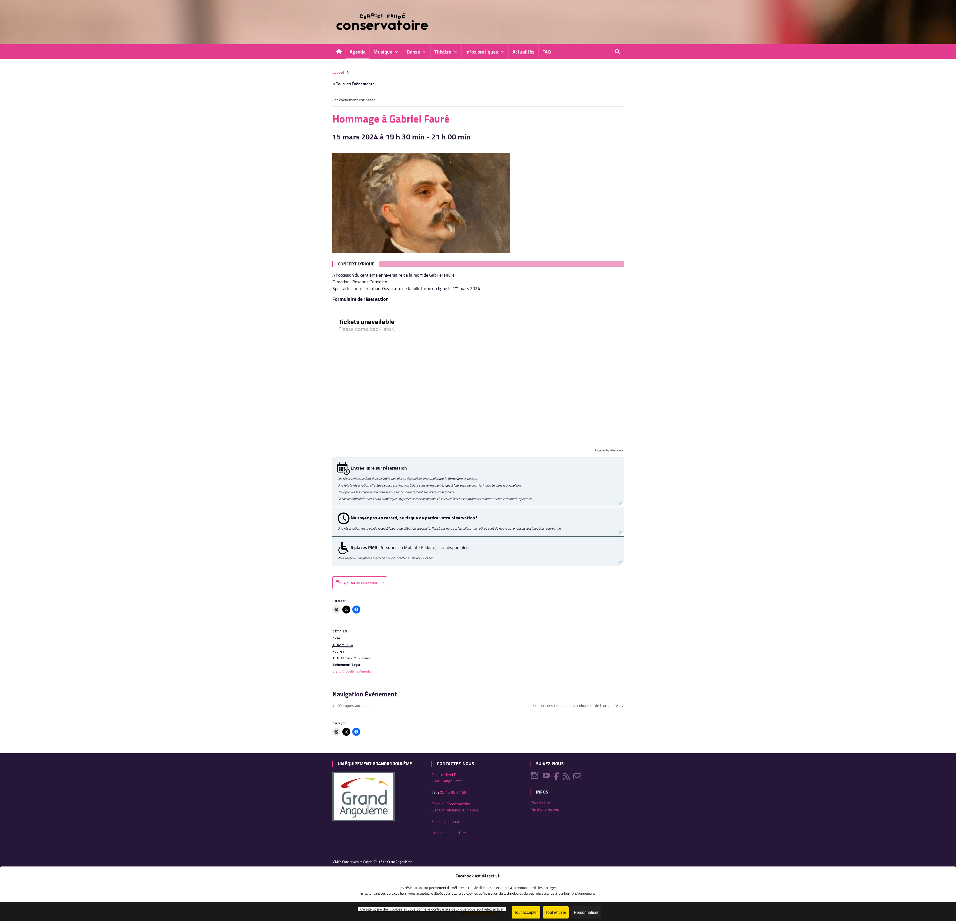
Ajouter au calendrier (361, 582)
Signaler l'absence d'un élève (454, 810)
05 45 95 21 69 (453, 792)
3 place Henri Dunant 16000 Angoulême (448, 778)
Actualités (523, 52)
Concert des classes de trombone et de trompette (576, 705)
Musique (382, 52)
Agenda (358, 52)
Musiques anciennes (354, 705)
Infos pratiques (481, 52)
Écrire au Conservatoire (450, 804)
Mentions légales (545, 809)
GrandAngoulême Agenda (351, 671)
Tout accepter (526, 912)
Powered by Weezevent (609, 450)
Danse (413, 52)
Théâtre (442, 52)
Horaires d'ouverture (448, 833)
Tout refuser (555, 912)
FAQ (546, 52)
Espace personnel (446, 821)
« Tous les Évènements (353, 84)
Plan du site (540, 803)
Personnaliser (586, 912)
